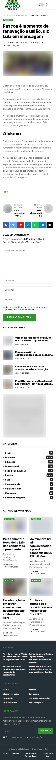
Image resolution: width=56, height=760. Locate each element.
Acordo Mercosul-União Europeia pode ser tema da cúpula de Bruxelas (15, 657)
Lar (4, 15)
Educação (28, 462)
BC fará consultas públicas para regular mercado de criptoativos (14, 670)
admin (10, 43)
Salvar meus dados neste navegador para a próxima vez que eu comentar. (26, 308)
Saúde (28, 480)
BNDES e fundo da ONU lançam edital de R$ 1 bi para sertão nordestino (40, 669)
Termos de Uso (47, 755)
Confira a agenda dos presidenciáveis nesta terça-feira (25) (40, 607)
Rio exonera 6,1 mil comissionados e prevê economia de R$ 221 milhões (34, 355)
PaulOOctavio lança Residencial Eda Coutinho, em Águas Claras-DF (33, 384)
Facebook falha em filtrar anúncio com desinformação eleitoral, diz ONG (31, 369)
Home (6, 690)
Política (12, 15)
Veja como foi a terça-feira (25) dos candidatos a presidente (33, 339)
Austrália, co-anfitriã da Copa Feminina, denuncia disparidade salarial (41, 658)
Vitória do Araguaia (28, 497)
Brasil (28, 453)
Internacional (28, 466)
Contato (15, 754)
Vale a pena (28, 493)
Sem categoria (28, 484)
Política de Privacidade (30, 755)
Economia (28, 457)
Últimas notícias (28, 488)
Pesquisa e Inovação (28, 471)
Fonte (5, 191)
